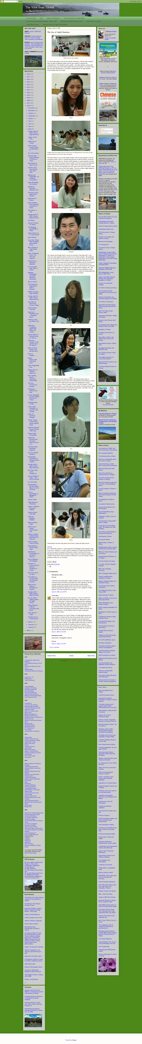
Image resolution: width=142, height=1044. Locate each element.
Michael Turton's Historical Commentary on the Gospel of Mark (108, 421)
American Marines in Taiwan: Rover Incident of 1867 (107, 901)
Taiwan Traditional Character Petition (33, 508)
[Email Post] (50, 566)
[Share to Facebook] (54, 562)
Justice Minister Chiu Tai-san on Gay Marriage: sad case (107, 942)
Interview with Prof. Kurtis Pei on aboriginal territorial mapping (33, 998)
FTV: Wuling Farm (29, 728)
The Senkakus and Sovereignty (104, 860)
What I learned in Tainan (31, 826)
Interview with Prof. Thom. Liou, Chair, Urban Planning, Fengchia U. (33, 1004)
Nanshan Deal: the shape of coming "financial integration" (107, 680)
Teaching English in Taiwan (108, 413)
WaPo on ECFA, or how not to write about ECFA (108, 598)
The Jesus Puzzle (108, 404)
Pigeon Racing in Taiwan (106, 595)
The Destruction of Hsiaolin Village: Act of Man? (107, 651)
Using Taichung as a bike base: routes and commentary (108, 464)
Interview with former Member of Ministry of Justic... (33, 158)
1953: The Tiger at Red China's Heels (106, 311)
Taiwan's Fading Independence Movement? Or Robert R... (33, 536)
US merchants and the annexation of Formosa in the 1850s (107, 292)
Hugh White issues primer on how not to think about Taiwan (108, 905)
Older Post (91, 656)
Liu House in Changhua (31, 823)
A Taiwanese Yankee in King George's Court (107, 617)
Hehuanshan (28, 748)
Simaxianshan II (29, 775)
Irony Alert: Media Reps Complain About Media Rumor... (33, 242)
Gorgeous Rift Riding (30, 785)
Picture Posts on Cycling (93, 21)
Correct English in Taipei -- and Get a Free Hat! (33, 477)
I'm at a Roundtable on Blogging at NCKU (33, 494)
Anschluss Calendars (105, 643)
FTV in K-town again (30, 755)
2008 (28, 100)
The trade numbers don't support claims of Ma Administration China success (107, 705)
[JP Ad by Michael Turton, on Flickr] (107, 398)
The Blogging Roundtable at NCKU (33, 228)
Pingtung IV (28, 842)
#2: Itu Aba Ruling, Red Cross (34, 873)
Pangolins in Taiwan (105, 329)
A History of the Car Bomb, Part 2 (33, 321)
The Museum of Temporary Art (33, 617)
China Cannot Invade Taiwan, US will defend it (33, 148)
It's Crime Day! (32, 482)
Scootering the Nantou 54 (31, 694)
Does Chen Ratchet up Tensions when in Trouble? (107, 473)
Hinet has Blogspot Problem (31, 518)
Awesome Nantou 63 (30, 833)
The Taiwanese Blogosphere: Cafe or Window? (33, 287)
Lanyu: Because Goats (31, 697)
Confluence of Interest (105, 864)
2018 (28, 74)
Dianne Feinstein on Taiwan (33, 223)
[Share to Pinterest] (56, 562)
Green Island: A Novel (31, 924)
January (31, 627)
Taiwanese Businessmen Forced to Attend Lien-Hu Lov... (33, 441)
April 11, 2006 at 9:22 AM (59, 632)
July (29, 121)
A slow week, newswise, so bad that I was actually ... (33, 409)
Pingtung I (27, 837)
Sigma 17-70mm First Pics (31, 751)
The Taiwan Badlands (105, 939)
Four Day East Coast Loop (31, 792)
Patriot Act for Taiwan (32, 142)
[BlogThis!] (50, 562)
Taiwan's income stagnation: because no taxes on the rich (107, 720)
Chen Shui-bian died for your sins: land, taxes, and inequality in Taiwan (107, 886)
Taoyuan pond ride (29, 746)
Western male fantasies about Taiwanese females (108, 759)
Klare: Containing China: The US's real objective (33, 256)
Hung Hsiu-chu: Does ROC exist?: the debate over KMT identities (107, 527)
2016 (28, 79)
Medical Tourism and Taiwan (107, 891)
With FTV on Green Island (31, 711)
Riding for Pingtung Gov (53, 18)
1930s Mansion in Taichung (32, 731)
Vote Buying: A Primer (105, 536)
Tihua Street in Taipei (32, 613)
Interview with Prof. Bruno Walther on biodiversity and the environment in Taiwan (34, 991)
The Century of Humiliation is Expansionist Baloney (107, 532)
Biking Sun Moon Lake (31, 796)
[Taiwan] (49, 547)
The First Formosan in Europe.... (32, 384)
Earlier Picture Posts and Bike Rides (74, 18)
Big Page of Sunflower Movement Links (72, 21)
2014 (28, 84)
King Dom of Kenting (30, 825)
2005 (28, 630)
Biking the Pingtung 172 (31, 714)
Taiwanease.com (108, 58)
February (31, 624)
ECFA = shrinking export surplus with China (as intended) (106, 778)
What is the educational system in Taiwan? (106, 772)
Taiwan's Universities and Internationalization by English (108, 297)
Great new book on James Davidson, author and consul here (34, 47)
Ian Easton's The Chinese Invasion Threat (32, 904)
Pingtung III (28, 840)
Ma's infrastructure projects (107, 744)
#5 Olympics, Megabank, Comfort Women (32, 866)
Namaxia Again (29, 669)
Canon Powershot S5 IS (106, 169)
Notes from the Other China (33, 956)
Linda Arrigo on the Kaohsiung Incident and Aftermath (108, 847)
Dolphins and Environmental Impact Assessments (107, 635)
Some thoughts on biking (106, 824)
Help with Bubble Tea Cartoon (33, 183)
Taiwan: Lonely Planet (31, 979)
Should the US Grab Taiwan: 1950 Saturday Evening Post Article (107, 306)
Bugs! (26, 782)
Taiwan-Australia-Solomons (107, 881)
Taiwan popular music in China (33, 542)
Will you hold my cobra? (106, 872)
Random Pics (28, 806)
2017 (28, 76)
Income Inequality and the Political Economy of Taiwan (33, 397)
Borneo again (28, 805)
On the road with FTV (30, 786)
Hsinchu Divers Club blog (32, 513)
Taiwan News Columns (32, 24)
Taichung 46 (28, 757)
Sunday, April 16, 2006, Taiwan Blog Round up (33, 297)
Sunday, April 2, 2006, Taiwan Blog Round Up (33, 593)
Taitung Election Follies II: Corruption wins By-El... (33, 607)
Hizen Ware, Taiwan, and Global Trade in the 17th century (106, 338)
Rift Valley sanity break (31, 689)
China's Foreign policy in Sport (108, 226)
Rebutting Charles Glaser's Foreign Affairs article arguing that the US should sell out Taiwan (107, 933)
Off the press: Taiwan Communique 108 (33, 529)
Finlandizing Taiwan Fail (106, 229)
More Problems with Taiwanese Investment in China (33, 205)
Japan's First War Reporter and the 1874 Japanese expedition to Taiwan (107, 278)
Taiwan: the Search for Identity (34, 947)
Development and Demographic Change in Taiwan (32, 928)
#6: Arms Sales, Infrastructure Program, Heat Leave (34, 863)
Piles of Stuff (28, 780)
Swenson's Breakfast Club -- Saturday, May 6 (33, 314)
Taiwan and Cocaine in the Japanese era (107, 916)
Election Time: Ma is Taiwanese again (105, 715)
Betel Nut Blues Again (32, 523)
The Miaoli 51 (28, 703)
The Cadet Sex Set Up (105, 667)
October (31, 113)
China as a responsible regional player (106, 671)
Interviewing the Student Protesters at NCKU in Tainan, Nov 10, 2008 (34, 1010)
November (31, 110)
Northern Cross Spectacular (32, 774)
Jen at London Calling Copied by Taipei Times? (33, 600)
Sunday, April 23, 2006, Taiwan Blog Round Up (33, 216)
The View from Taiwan (40, 7)
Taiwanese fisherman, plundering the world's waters (107, 842)
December (31, 108)
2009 (28, 97)
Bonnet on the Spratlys (105, 241)
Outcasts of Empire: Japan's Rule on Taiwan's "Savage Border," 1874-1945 (33, 910)
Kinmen (27, 745)
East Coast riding (29, 691)
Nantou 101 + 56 (29, 677)
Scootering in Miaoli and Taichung (34, 671)
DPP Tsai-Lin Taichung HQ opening (34, 813)
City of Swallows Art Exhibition (33, 560)
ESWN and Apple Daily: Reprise (33, 292)
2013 (28, 87)
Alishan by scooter (29, 709)
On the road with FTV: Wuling (32, 740)
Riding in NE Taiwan (30, 749)
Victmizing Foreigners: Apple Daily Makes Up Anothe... (32, 329)
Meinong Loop (28, 723)
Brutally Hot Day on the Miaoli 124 (34, 717)
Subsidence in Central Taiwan (108, 783)
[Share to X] (52, 562)
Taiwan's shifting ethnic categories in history (106, 577)
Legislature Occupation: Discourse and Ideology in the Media (108, 797)
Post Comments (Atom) (75, 660)
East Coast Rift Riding (30, 816)
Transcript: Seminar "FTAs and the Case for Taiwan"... (33, 343)
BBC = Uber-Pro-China (105, 894)
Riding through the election (32, 706)
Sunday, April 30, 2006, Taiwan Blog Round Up (33, 132)
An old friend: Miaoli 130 (31, 817)
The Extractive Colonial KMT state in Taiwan (107, 521)
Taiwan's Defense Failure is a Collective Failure (107, 581)
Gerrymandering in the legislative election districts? (107, 663)
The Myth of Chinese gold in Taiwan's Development (107, 646)
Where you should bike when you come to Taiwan (107, 460)
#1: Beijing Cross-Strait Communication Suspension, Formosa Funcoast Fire (33, 876)
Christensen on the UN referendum (105, 802)
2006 (28, 105)
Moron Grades (32, 281)
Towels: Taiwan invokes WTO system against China (33, 422)
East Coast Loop (29, 718)
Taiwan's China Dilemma (32, 914)
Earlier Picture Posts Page (33, 852)
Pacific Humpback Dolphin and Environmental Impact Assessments (108, 820)
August (30, 118)
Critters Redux (28, 794)
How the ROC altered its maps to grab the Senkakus (108, 217)
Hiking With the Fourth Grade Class (33, 547)
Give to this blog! (31, 18)
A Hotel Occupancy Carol (106, 695)
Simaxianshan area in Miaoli (32, 814)
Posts (103, 129)
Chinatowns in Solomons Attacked (32, 262)
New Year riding (29, 843)
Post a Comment (54, 647)
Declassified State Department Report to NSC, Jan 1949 (108, 325)
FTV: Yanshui (28, 729)
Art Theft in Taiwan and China (108, 288)
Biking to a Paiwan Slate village (33, 695)
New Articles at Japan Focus (32, 164)
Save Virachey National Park (108, 71)
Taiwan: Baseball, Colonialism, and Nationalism (108, 263)
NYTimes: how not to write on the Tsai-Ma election (107, 791)
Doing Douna (28, 678)
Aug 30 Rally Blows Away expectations (106, 512)
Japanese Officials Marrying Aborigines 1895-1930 (107, 268)
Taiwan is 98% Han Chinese (107, 897)
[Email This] (48, 562)
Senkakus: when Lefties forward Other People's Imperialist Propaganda (106, 730)
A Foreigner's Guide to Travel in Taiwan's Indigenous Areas (34, 960)
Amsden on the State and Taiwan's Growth (106, 237)
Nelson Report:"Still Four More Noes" (32, 360)
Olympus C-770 (109, 168)
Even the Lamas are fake (33, 573)
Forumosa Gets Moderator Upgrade (33, 448)
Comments (104, 132)
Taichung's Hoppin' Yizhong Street (34, 828)
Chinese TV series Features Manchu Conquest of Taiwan (33, 567)
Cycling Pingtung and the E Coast (33, 36)
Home (41, 18)
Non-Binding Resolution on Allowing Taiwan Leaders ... (33, 459)
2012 (28, 90)
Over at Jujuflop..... (32, 354)
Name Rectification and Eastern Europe (106, 603)
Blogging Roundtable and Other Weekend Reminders (32, 276)
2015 (28, 82)
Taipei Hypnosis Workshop (33, 503)
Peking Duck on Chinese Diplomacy (33, 371)
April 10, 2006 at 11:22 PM (59, 592)
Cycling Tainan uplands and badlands (34, 38)
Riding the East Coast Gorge (32, 779)
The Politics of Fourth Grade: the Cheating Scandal (33, 579)
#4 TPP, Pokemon (30, 868)
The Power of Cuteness (106, 301)
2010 (28, 95)
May (29, 126)
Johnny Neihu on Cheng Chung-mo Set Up (33, 336)
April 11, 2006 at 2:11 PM (59, 643)
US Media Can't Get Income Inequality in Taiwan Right (107, 735)
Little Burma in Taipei (30, 742)
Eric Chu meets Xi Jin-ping (107, 561)
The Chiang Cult (103, 244)
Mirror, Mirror (103, 687)
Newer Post (51, 656)
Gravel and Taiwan (104, 539)
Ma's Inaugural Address (106, 453)
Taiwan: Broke (32, 499)
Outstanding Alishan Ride (31, 766)
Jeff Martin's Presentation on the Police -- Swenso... (33, 554)
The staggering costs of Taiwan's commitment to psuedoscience (106, 926)
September (32, 116)
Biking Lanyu (28, 712)
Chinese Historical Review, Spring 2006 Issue (33, 429)
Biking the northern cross (31, 715)
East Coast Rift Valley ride (31, 834)
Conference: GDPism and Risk (32, 390)
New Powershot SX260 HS (32, 800)
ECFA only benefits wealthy (107, 834)
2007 (28, 103)
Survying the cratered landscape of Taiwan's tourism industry (108, 699)
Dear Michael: (32, 237)
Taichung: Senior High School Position (33, 194)
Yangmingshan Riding (30, 788)
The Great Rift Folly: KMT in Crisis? (32, 268)
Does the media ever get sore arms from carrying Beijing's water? (108, 484)
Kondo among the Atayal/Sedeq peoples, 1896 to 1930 (41, 21)
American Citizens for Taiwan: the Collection (55, 24)
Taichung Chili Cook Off (32, 308)
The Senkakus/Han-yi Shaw (107, 456)
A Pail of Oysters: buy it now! (33, 917)
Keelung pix (28, 783)
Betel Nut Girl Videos (32, 199)
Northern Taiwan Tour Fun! (32, 738)
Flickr (102, 180)
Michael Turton (111, 31)
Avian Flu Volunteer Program (31, 415)
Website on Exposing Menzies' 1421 (33, 188)
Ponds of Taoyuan (104, 815)
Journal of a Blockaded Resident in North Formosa (33, 970)
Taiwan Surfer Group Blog (32, 434)
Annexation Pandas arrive (106, 504)
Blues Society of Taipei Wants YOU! (33, 249)
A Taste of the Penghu (30, 777)
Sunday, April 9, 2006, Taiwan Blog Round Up (33, 466)
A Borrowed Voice (30, 964)
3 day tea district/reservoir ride (32, 708)
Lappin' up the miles (32, 138)
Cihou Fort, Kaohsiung (30, 692)
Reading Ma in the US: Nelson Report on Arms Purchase (33, 487)
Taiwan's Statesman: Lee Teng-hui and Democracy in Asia (33, 951)
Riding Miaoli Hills (29, 725)
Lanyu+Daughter (29, 686)
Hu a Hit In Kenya (33, 153)
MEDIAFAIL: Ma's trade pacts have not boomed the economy (107, 877)
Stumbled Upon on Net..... (32, 403)
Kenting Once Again (30, 819)
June (30, 123)
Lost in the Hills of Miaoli (31, 705)
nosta (53, 595)
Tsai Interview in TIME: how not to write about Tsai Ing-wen (108, 449)
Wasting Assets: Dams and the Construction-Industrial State (108, 547)
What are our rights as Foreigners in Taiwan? (33, 587)
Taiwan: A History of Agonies (33, 920)
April (29, 129)
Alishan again (28, 737)
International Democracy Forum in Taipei (33, 303)
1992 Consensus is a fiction (107, 655)
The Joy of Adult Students (33, 453)
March (30, 622)
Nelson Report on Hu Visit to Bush (33, 233)
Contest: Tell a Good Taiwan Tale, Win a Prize (32, 170)
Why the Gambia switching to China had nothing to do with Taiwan (107, 494)
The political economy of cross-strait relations (106, 358)
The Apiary (31, 220)
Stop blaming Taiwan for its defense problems (107, 856)
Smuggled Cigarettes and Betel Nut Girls (106, 348)
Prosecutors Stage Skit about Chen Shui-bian (107, 676)
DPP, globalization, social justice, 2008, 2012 (106, 273)
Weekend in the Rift (30, 726)
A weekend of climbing (30, 688)
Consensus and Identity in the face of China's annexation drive (108, 829)
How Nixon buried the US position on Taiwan (106, 478)
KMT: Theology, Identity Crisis (108, 573)
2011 (28, 92)
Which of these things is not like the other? (33, 349)
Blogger (74, 1040)
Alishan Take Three (30, 743)
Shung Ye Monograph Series (33, 967)
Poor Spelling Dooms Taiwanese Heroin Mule (32, 378)
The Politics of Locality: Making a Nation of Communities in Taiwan (34, 899)
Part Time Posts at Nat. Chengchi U (33, 471)
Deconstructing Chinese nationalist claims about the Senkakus (107, 753)
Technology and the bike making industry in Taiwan (106, 222)
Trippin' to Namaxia (30, 680)
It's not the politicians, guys (107, 640)
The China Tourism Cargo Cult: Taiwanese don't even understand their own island (107, 911)
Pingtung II (27, 839)
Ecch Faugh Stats (104, 946)
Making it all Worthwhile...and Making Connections (33, 177)
